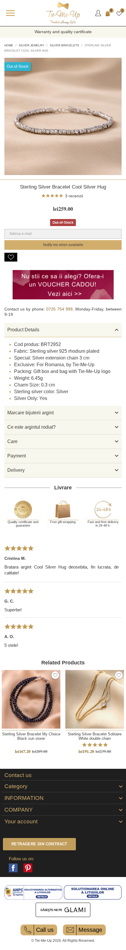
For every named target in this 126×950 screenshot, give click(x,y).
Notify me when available (63, 245)
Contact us (18, 775)
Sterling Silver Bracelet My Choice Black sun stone (31, 736)
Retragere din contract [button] (39, 844)
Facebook (13, 868)
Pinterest (27, 868)
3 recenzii (74, 196)
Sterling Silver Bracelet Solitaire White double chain (95, 736)
